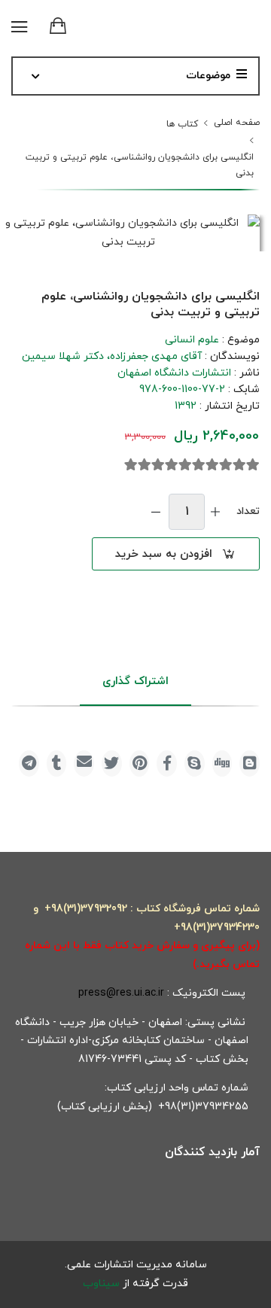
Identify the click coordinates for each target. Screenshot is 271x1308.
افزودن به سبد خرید (163, 554)
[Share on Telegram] (29, 763)
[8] (158, 465)
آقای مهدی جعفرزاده (156, 356)
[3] (226, 465)
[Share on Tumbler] (57, 763)
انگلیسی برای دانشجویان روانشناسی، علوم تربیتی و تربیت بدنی (140, 165)
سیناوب (101, 1283)
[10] (131, 465)
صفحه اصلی (237, 123)
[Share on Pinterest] (139, 763)
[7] (171, 465)
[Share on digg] (222, 763)
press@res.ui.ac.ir (121, 993)
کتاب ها (182, 124)
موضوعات (208, 75)
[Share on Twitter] (112, 763)
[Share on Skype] (194, 763)
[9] (144, 465)
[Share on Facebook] (167, 763)
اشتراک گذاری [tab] (135, 681)
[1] (253, 465)
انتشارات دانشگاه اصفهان (174, 373)
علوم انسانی (192, 340)
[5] (199, 465)
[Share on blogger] (249, 763)
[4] (212, 465)
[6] (185, 465)
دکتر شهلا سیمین (63, 356)
